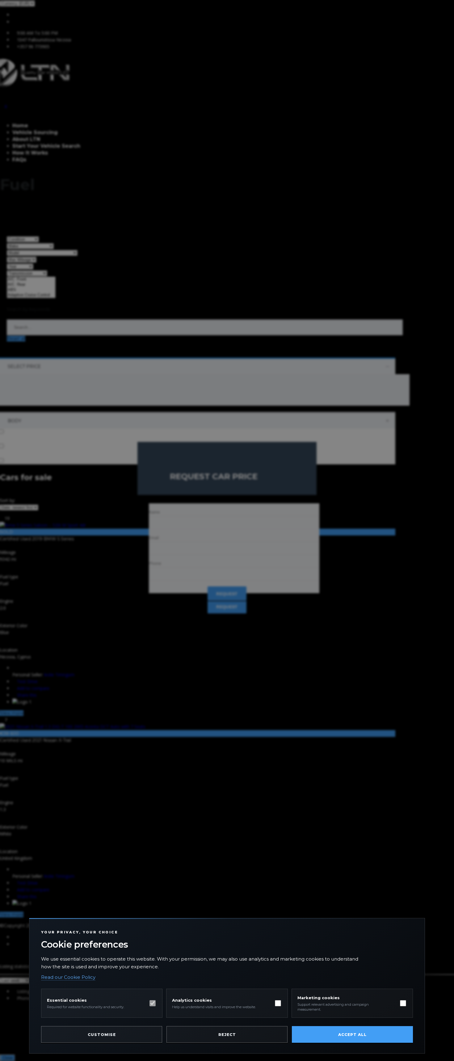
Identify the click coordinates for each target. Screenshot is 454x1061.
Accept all (352, 1034)
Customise (102, 1034)
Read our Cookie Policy (68, 977)
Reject (227, 1034)
